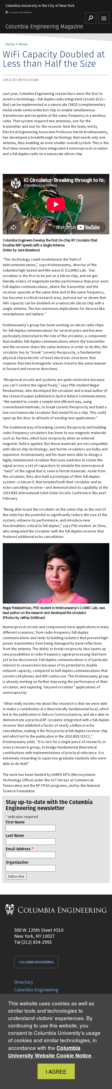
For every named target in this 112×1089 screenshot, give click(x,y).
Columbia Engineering (36, 962)
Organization (17, 862)
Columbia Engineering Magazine (44, 26)
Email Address (19, 849)
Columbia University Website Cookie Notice (49, 1051)
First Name (15, 822)
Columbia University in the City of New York (39, 5)
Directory (23, 982)
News (23, 44)
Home (10, 44)
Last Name (15, 835)
